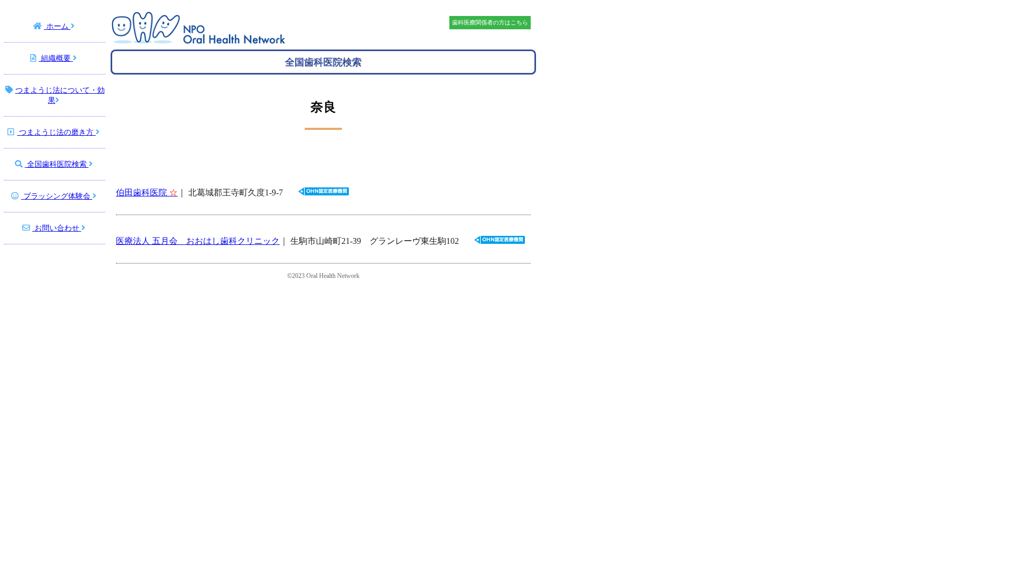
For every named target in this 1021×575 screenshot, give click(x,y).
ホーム (57, 26)
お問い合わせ (56, 228)
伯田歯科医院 (147, 192)
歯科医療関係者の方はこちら (490, 22)
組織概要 (56, 58)
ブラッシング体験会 (57, 196)
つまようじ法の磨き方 (56, 132)
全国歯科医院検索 (57, 164)
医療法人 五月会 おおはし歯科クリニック (198, 240)
